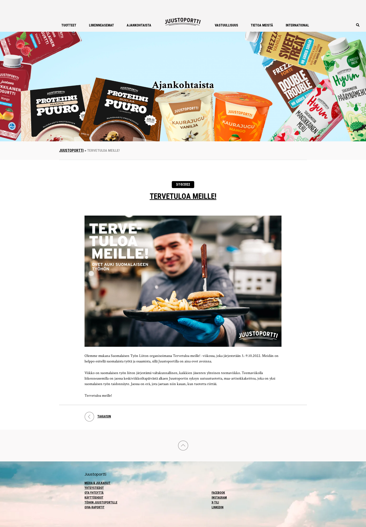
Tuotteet (68, 25)
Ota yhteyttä (94, 492)
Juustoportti (71, 150)
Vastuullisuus (226, 25)
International (297, 25)
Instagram (219, 497)
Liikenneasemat (101, 25)
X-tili (215, 502)
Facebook (218, 492)
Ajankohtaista (139, 25)
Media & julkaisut (97, 483)
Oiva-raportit (94, 507)
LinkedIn (217, 507)
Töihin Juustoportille (101, 502)
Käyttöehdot (94, 497)
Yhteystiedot (94, 488)
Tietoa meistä (262, 25)
